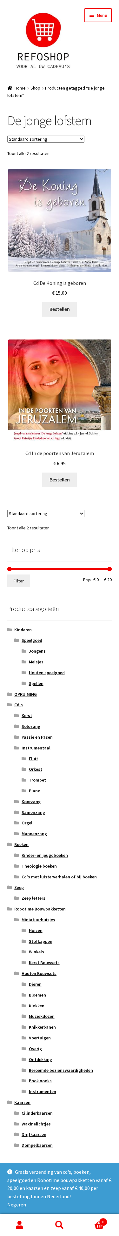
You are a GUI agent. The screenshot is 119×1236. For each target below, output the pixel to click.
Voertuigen (40, 1038)
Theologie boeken (39, 866)
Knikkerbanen (42, 1027)
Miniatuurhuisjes (38, 920)
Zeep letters (33, 898)
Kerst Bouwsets (44, 962)
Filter (18, 581)
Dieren (35, 984)
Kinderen (23, 630)
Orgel (27, 823)
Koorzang (31, 801)
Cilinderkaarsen (37, 1113)
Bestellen (60, 309)
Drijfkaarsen (34, 1134)
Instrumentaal (36, 748)
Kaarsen (22, 1102)
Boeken (21, 844)
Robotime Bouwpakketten (40, 909)
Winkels (36, 952)
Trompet (37, 780)
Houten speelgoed (47, 672)
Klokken (36, 1006)
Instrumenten (42, 1091)
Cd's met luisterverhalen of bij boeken (59, 877)
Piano (34, 791)
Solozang (31, 726)
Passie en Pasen (37, 737)
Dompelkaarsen (37, 1145)
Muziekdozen (42, 1016)
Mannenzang (34, 833)
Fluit (33, 759)
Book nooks (40, 1081)
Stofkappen (40, 941)
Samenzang (33, 812)
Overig (35, 1048)
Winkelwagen (91, 1219)
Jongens (37, 651)
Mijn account (20, 1225)
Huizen (36, 930)
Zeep (19, 887)
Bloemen (37, 995)
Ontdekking (40, 1059)
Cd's (18, 705)
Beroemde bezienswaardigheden (61, 1070)
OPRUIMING (25, 694)
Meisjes (36, 662)
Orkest (35, 769)
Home (20, 88)
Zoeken (59, 1225)
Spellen (36, 683)
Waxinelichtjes (36, 1124)
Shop (35, 88)
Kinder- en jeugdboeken (45, 855)
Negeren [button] (16, 1204)
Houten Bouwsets (39, 973)
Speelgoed (32, 640)
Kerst (27, 715)
